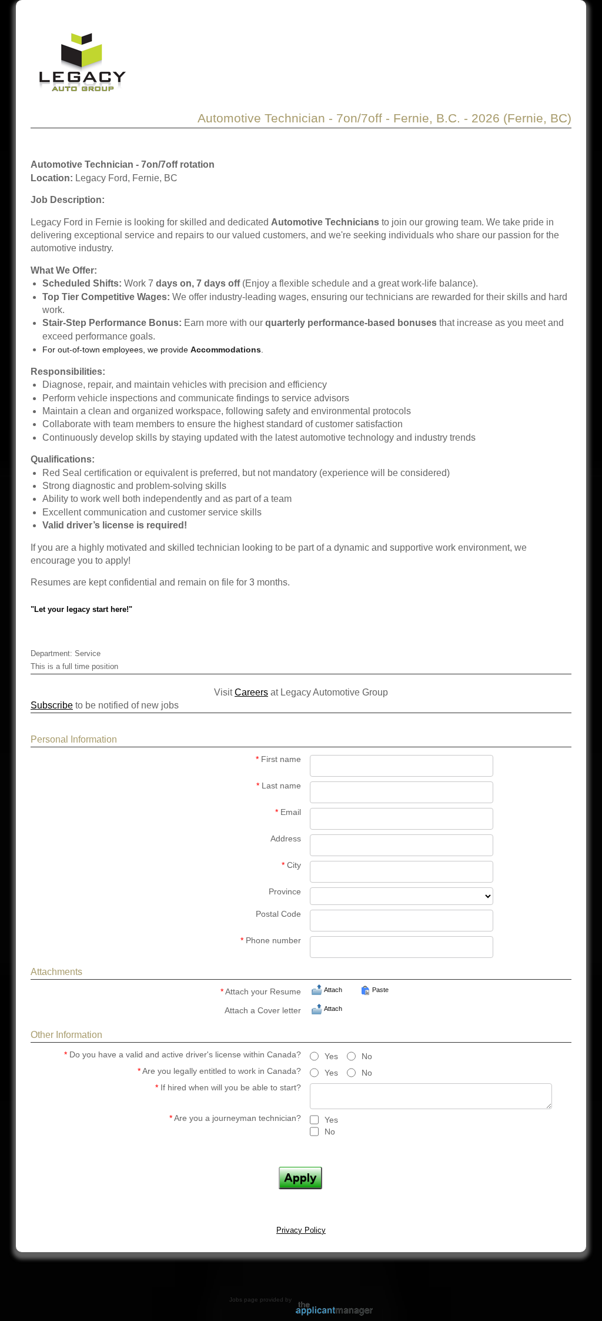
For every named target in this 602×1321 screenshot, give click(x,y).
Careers (251, 692)
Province (285, 891)
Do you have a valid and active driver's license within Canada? (182, 1054)
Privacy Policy (301, 1230)
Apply (300, 1177)
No (367, 1056)
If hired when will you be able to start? (228, 1087)
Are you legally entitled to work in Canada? (219, 1071)
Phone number (270, 940)
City (291, 865)
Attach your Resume (260, 991)
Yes (331, 1056)
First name (278, 759)
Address (285, 838)
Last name (278, 785)
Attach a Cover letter (263, 1010)
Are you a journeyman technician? (235, 1118)
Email (288, 812)
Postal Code (278, 914)
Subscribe (52, 705)
